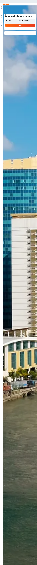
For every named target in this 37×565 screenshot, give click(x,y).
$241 (6, 15)
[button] (2, 4)
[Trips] (1, 25)
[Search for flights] (1, 7)
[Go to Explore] (1, 21)
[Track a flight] (1, 23)
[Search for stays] (1, 9)
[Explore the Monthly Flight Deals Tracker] (1, 19)
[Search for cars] (1, 11)
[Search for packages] (1, 13)
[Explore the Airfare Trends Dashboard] (1, 17)
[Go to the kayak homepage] (6, 4)
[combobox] (18, 18)
